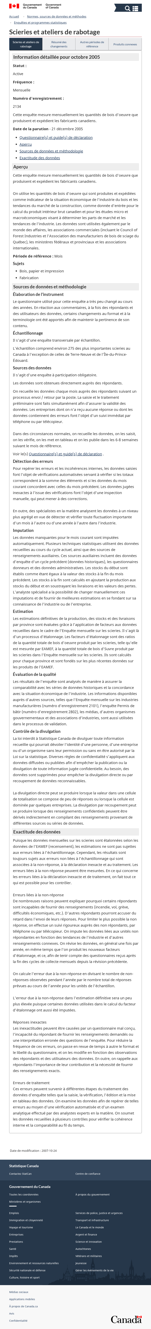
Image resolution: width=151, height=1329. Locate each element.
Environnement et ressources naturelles (34, 1263)
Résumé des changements (58, 44)
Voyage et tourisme (21, 1227)
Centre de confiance (88, 1173)
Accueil (14, 17)
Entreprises (16, 1234)
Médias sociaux (18, 1292)
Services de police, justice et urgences (99, 1213)
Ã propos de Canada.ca (23, 1306)
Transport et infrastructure (92, 1220)
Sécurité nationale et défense (27, 1270)
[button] (128, 8)
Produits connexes (125, 44)
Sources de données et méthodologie (51, 151)
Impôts (13, 1256)
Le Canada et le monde (90, 1227)
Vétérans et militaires (89, 1256)
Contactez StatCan (20, 1173)
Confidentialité (18, 1320)
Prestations (16, 1241)
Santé (12, 1249)
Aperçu (26, 144)
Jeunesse (81, 1263)
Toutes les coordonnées (23, 1194)
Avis (11, 1313)
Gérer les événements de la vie (95, 1270)
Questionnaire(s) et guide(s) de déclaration (56, 137)
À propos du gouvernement (93, 1194)
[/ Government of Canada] (35, 7)
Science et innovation (89, 1241)
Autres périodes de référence (92, 44)
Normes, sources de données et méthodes (56, 17)
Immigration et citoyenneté (26, 1220)
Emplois (14, 1213)
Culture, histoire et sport (24, 1277)
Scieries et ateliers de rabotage (26, 44)
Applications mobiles (22, 1299)
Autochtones (83, 1249)
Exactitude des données (40, 157)
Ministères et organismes (25, 1201)
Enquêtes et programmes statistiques (40, 23)
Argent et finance (86, 1234)
